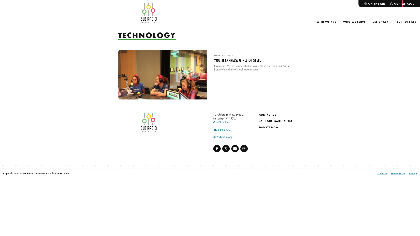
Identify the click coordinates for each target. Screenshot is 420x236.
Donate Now (268, 127)
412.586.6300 (221, 129)
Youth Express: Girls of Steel (237, 60)
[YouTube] (235, 148)
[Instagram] (244, 148)
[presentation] (162, 74)
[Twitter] (226, 148)
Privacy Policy (398, 173)
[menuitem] (326, 21)
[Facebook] (217, 148)
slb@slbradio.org (222, 137)
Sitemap (413, 173)
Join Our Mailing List (275, 121)
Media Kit (382, 173)
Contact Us (267, 115)
